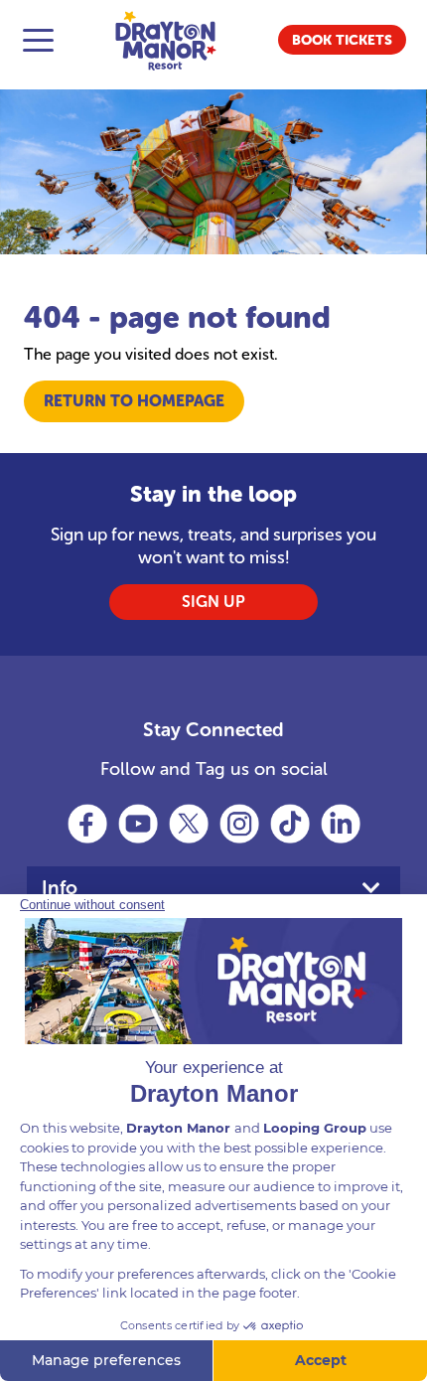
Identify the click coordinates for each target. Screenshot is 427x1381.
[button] (342, 40)
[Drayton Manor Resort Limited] (165, 39)
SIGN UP (213, 601)
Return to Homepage (134, 400)
